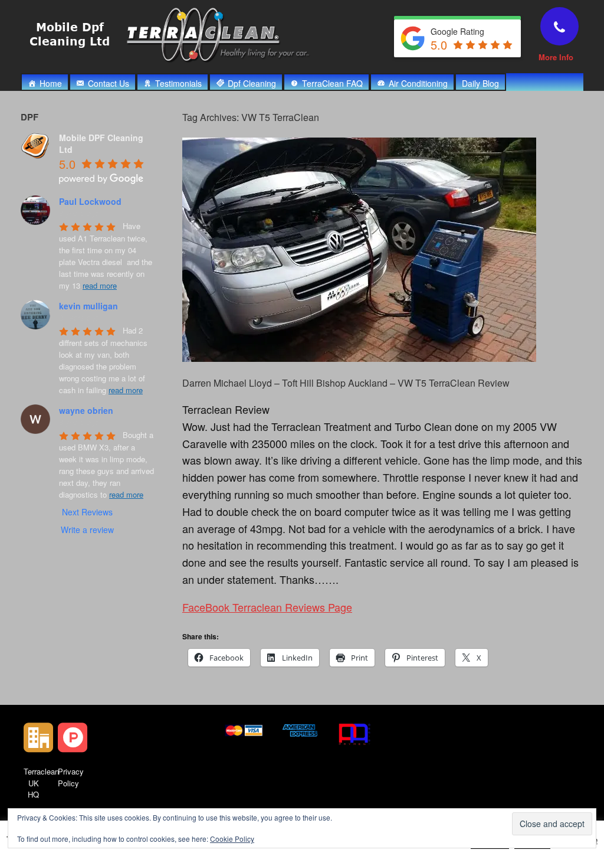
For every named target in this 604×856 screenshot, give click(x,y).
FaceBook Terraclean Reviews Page (267, 607)
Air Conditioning (418, 83)
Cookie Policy (232, 839)
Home (51, 83)
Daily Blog (480, 83)
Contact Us (108, 83)
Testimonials (178, 83)
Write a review (87, 529)
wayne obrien (86, 410)
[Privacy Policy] (72, 737)
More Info (557, 57)
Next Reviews (87, 512)
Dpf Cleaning (252, 83)
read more (100, 285)
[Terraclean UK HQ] (38, 737)
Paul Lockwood (90, 201)
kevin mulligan (88, 306)
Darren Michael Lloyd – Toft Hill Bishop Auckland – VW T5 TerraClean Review (346, 383)
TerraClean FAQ (332, 83)
